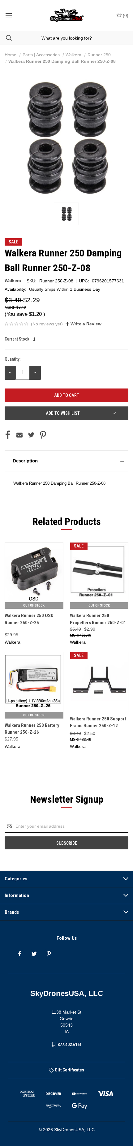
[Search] (6, 38)
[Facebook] (8, 435)
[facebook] (19, 953)
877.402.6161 (70, 1044)
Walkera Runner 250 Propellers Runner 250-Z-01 (98, 619)
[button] (66, 460)
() (125, 15)
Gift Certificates (69, 1069)
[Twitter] (31, 435)
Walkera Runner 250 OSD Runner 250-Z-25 (29, 619)
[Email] (19, 435)
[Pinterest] (43, 435)
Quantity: (12, 359)
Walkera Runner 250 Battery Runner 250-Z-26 (32, 729)
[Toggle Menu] (8, 15)
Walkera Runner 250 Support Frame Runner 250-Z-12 (98, 722)
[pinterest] (48, 953)
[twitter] (34, 953)
